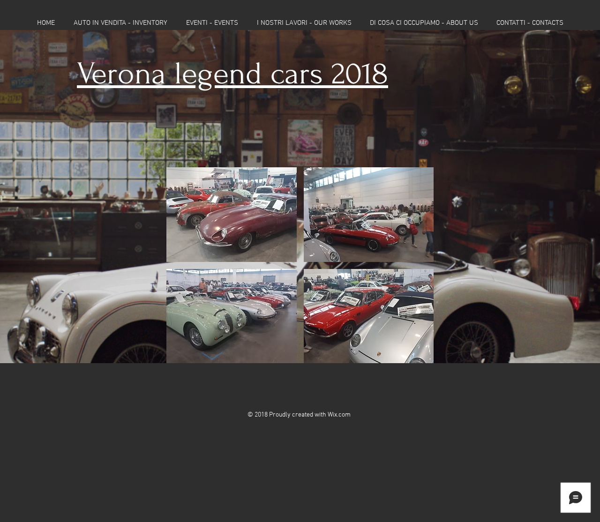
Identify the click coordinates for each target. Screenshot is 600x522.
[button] (231, 214)
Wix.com (339, 415)
